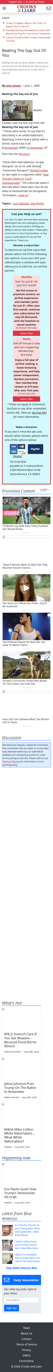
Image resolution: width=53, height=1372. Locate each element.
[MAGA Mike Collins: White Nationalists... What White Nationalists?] (21, 1114)
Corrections (26, 1361)
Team (26, 1328)
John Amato (13, 85)
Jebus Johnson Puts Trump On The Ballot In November (20, 1087)
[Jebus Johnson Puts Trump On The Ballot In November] (21, 1069)
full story (23, 154)
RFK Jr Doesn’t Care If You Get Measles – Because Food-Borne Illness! (20, 1040)
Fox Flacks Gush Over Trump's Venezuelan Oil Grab (20, 1193)
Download (11, 147)
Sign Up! (11, 1308)
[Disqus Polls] (26, 805)
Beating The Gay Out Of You (24, 53)
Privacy (26, 1350)
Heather (8, 1146)
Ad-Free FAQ (39, 412)
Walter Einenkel (11, 1097)
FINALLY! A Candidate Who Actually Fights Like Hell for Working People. (27, 1258)
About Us (26, 1333)
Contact (26, 1339)
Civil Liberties (21, 203)
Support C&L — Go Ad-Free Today (26, 1)
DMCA (27, 1355)
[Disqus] (26, 878)
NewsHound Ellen (12, 1051)
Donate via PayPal (35, 449)
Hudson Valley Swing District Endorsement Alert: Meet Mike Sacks (26, 1245)
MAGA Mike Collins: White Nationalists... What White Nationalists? (19, 1135)
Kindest (17, 456)
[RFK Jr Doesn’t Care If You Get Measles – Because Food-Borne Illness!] (21, 1019)
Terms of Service (11, 761)
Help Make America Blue (21, 1268)
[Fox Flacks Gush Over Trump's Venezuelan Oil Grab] (21, 1174)
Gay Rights (37, 203)
